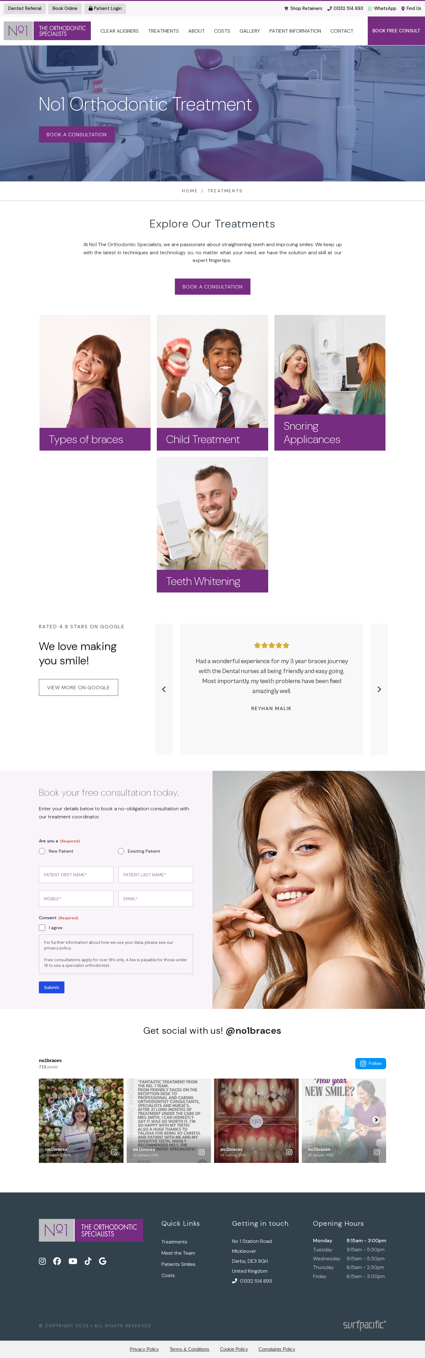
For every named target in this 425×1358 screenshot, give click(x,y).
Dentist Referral (24, 8)
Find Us (414, 8)
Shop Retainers (306, 8)
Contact (341, 31)
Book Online (65, 8)
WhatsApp (385, 8)
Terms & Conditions (189, 1349)
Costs (222, 31)
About (196, 31)
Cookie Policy (234, 1349)
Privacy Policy (144, 1349)
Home (190, 191)
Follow (375, 1063)
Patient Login (107, 8)
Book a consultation (77, 134)
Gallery (250, 31)
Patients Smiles (178, 1264)
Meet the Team (178, 1253)
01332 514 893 (348, 8)
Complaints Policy (277, 1349)
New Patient (61, 851)
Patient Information (295, 31)
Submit (51, 987)
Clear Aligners (119, 31)
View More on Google (78, 687)
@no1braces (254, 1030)
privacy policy (57, 948)
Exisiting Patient (144, 851)
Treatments (163, 31)
